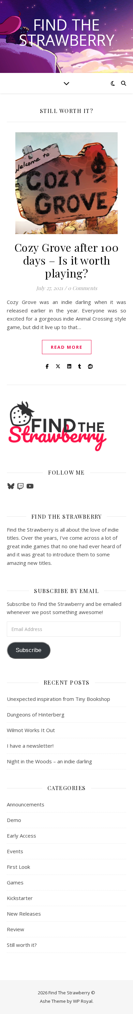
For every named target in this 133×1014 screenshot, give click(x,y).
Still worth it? (22, 944)
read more (67, 347)
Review (15, 929)
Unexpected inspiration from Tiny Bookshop (58, 698)
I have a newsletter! (30, 745)
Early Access (21, 835)
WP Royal (82, 1001)
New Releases (24, 913)
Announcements (25, 804)
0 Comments (82, 288)
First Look (18, 866)
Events (15, 851)
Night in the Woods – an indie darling (49, 761)
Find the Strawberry (66, 32)
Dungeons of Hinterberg (35, 714)
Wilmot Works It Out (31, 730)
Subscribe (28, 650)
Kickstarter (20, 898)
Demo (14, 820)
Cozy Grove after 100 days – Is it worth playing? (66, 260)
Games (15, 882)
